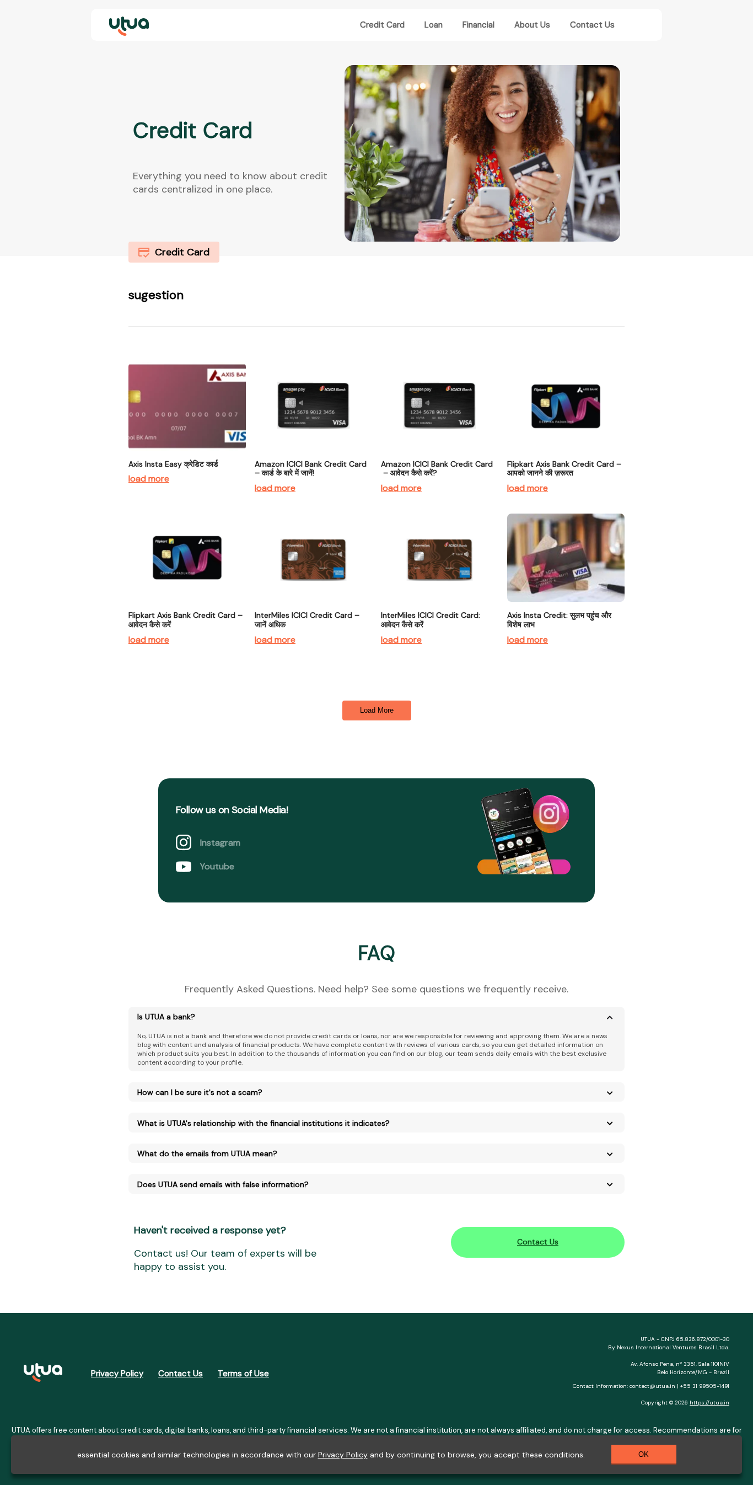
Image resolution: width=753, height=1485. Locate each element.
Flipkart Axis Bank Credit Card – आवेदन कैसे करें (185, 619)
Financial (478, 24)
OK (643, 1454)
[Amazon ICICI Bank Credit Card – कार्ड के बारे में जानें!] (313, 456)
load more (148, 478)
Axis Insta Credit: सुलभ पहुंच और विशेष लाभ (559, 619)
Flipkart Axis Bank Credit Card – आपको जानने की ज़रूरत (564, 468)
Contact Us (592, 24)
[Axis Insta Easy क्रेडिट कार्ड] (187, 456)
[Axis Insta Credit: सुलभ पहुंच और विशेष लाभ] (566, 607)
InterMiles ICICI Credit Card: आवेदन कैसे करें (430, 619)
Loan (433, 24)
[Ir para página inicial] (43, 1374)
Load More (377, 710)
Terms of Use (243, 1373)
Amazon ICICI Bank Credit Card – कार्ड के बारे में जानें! (311, 468)
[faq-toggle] (609, 1017)
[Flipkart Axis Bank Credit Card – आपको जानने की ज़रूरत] (566, 456)
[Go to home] (126, 24)
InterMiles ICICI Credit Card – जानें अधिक (307, 619)
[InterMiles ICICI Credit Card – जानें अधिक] (313, 607)
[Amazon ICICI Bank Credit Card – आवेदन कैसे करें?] (439, 456)
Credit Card (382, 24)
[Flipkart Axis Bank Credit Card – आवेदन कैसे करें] (187, 607)
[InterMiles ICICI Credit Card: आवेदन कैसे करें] (439, 607)
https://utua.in (709, 1402)
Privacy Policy (117, 1373)
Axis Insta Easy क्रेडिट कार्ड (173, 464)
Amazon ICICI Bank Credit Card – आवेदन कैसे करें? (437, 468)
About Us (532, 24)
